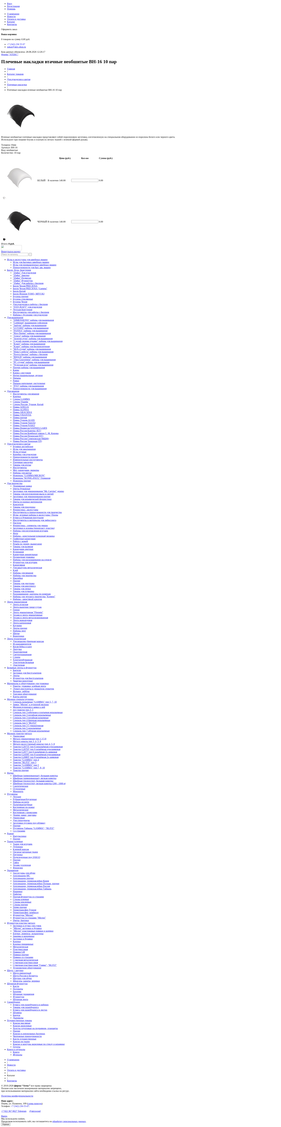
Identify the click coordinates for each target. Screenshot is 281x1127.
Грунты (16, 1047)
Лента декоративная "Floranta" (28, 612)
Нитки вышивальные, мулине (28, 375)
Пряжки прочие (21, 954)
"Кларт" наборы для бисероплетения (31, 346)
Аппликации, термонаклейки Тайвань (32, 889)
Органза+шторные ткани (25, 852)
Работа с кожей (20, 541)
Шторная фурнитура (17, 983)
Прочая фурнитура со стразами (28, 896)
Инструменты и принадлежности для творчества (37, 512)
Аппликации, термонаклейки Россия (31, 886)
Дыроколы (18, 1018)
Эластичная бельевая (23, 662)
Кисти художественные (24, 1039)
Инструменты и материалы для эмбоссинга (34, 520)
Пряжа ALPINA (21, 409)
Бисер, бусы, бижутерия (19, 270)
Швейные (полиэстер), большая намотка (33, 781)
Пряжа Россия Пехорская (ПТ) (28, 436)
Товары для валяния (23, 546)
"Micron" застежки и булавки (27, 928)
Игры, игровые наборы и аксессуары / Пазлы (35, 515)
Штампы (17, 1012)
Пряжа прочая (20, 417)
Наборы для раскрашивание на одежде (32, 559)
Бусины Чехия (20, 301)
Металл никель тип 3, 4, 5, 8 (27, 741)
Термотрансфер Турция (24, 910)
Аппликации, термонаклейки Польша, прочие (36, 883)
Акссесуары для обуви (24, 873)
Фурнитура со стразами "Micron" (29, 918)
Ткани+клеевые (15, 841)
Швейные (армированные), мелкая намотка (34, 778)
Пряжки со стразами (23, 957)
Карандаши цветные (23, 549)
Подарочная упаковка (24, 557)
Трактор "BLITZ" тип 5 (24, 762)
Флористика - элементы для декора (30, 525)
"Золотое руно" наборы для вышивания (33, 338)
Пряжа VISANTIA (22, 415)
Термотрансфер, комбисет (26, 912)
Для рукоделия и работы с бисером (30, 304)
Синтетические (20, 786)
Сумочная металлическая (25, 960)
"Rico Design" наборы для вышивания (32, 333)
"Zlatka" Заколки (21, 275)
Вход (9, 3)
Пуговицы (12, 794)
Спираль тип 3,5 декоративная (28, 725)
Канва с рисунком (22, 373)
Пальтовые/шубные (22, 804)
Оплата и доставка (16, 19)
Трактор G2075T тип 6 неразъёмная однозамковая (38, 746)
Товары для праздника (24, 507)
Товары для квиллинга (24, 586)
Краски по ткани (21, 1041)
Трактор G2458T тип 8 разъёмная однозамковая (36, 754)
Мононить (18, 791)
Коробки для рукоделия (24, 454)
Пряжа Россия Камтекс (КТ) (27, 430)
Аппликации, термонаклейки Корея (31, 881)
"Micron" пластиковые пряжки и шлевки (33, 931)
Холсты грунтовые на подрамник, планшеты (35, 1028)
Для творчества (14, 483)
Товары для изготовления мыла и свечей (33, 494)
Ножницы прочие (22, 480)
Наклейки (18, 578)
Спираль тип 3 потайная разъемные (31, 717)
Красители (18, 504)
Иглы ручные (19, 452)
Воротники (18, 636)
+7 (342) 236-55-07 (20, 1106)
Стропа (16, 657)
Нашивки (17, 891)
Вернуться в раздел (10, 251)
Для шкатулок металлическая (27, 567)
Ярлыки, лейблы (21, 691)
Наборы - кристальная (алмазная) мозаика (34, 536)
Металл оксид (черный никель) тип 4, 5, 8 (34, 744)
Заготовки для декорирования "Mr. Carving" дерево (38, 491)
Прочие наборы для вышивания (29, 367)
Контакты (12, 24)
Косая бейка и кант (22, 646)
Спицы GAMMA (21, 399)
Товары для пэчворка (23, 591)
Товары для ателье (22, 465)
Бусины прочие (20, 296)
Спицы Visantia (20, 401)
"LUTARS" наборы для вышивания (30, 328)
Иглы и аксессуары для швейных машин (27, 259)
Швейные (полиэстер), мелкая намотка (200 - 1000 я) (39, 783)
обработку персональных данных (69, 1121)
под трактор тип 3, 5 (23, 710)
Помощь (11, 9)
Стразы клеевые (21, 899)
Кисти (16, 986)
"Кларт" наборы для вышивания (29, 344)
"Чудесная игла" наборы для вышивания (33, 365)
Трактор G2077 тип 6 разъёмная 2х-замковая (35, 752)
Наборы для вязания (23, 573)
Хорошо (5, 1124)
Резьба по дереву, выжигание (27, 544)
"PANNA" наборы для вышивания (30, 330)
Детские (17, 796)
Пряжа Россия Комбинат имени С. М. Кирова (36, 433)
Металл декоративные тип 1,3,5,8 (29, 738)
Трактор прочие (21, 770)
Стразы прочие (20, 904)
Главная (11, 69)
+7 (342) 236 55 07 (16, 44)
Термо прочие (20, 907)
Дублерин (18, 846)
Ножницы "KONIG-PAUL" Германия (31, 478)
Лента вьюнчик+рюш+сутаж (27, 607)
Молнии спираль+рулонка (20, 699)
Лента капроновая (22, 623)
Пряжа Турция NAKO (24, 425)
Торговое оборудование (25, 694)
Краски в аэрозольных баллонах (29, 1033)
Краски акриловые (22, 1025)
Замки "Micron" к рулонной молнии (31, 704)
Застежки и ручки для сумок (27, 925)
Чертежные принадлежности (27, 1036)
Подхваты (18, 989)
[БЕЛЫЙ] (4, 199)
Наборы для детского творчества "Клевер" (34, 596)
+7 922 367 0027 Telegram (13, 1111)
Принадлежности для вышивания (30, 388)
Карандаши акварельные (25, 554)
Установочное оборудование (27, 968)
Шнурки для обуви (22, 978)
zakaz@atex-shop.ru (16, 47)
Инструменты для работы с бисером (31, 312)
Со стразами (19, 831)
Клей (15, 570)
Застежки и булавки (23, 939)
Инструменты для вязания (26, 394)
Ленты (16, 675)
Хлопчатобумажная (22, 660)
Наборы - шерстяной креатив (27, 599)
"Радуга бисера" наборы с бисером (30, 354)
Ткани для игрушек (22, 844)
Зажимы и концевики (23, 936)
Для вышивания (15, 317)
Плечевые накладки (17, 84)
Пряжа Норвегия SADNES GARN (30, 428)
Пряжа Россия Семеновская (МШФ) (31, 438)
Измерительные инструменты (28, 459)
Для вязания (13, 391)
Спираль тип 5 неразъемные (27, 728)
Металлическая (20, 946)
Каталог (11, 21)
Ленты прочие (20, 628)
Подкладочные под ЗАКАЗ (26, 857)
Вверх (4, 1116)
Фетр (15, 533)
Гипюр (16, 609)
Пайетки (17, 894)
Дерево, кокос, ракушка (24, 815)
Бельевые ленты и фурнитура (21, 667)
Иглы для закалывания (24, 449)
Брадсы (16, 1015)
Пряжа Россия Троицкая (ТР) (27, 441)
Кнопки (17, 941)
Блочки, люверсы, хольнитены (28, 933)
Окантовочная (20, 652)
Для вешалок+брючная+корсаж (28, 641)
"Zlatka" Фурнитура (23, 280)
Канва (16, 370)
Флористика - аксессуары (25, 509)
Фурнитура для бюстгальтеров (28, 678)
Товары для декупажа (23, 583)
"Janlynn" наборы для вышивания (29, 325)
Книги (16, 1052)
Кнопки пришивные (23, 944)
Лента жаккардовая (22, 620)
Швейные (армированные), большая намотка (35, 775)
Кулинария (18, 552)
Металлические (20, 810)
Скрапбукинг (13, 1002)
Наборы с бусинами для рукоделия (30, 315)
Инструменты (20, 467)
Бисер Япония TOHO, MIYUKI (28, 294)
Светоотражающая (22, 654)
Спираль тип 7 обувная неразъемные (31, 731)
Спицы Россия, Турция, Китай (28, 404)
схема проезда (35, 1103)
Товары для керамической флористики (32, 499)
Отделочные (19, 789)
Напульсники (19, 836)
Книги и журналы (16, 1049)
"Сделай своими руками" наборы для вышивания (37, 341)
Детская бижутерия (22, 309)
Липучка (17, 649)
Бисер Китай (19, 291)
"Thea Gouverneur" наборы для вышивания (34, 359)
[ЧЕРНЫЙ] (4, 241)
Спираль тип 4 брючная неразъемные (31, 720)
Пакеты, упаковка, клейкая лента (29, 686)
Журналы (17, 1054)
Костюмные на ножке (24, 807)
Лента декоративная (17, 602)
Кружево (17, 625)
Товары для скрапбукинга (26, 1007)
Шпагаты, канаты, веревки (26, 981)
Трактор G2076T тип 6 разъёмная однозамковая (36, 749)
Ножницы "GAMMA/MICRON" (29, 475)
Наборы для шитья (22, 473)
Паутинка (18, 854)
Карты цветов (20, 696)
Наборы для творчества (24, 575)
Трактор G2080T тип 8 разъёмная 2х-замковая (36, 757)
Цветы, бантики (21, 920)
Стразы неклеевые (22, 902)
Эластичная (19, 665)
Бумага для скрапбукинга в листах (30, 1010)
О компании (13, 14)
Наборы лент (19, 631)
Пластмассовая (20, 949)
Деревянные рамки (22, 486)
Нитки (10, 773)
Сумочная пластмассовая (25, 962)
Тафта (16, 862)
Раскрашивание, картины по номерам (32, 594)
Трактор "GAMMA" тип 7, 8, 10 (29, 767)
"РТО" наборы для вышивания (28, 386)
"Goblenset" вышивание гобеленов (30, 322)
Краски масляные (21, 1023)
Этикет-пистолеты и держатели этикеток (33, 688)
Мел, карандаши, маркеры (26, 470)
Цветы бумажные (21, 488)
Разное (10, 833)
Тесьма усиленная (22, 865)
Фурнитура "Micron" (23, 915)
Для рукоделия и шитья (18, 79)
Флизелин (18, 867)
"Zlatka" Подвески (22, 278)
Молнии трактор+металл (19, 733)
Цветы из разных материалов (27, 502)
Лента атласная (20, 604)
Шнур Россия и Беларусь (25, 975)
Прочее (16, 581)
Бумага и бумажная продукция (28, 517)
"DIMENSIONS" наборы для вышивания (33, 320)
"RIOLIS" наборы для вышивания (30, 357)
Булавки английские (23, 446)
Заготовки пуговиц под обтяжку (29, 823)
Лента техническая (16, 638)
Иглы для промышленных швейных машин (34, 265)
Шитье (16, 633)
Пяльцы (17, 378)
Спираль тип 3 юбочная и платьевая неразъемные (38, 712)
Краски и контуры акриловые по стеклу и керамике (39, 1044)
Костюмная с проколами (25, 812)
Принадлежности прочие (25, 457)
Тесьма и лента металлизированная (30, 617)
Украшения (12, 870)
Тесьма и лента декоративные (27, 615)
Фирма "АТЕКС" (9, 54)
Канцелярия (19, 565)
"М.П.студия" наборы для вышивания (32, 349)
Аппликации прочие (23, 878)
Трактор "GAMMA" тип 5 (26, 765)
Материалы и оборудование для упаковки (28, 683)
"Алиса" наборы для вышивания (29, 336)
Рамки (16, 380)
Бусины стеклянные (23, 299)
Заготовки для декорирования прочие (31, 496)
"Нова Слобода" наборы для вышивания (33, 351)
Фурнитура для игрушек (25, 562)
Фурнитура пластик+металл (21, 923)
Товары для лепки (22, 588)
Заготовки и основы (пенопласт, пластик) (34, 528)
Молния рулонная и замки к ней (29, 707)
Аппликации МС (21, 875)
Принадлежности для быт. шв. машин (32, 267)
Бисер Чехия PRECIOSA (25, 286)
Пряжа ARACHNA (22, 412)
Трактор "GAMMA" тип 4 (26, 760)
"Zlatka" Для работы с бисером (28, 283)
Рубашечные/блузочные (25, 799)
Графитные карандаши (24, 538)
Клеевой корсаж (21, 849)
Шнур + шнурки (15, 970)
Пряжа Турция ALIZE (24, 420)
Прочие (16, 825)
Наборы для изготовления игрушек (30, 530)
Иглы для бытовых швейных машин (31, 262)
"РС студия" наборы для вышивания (31, 362)
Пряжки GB (19, 952)
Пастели (17, 523)
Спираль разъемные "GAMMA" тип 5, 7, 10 (35, 702)
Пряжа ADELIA (21, 407)
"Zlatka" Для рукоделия (24, 272)
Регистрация (13, 6)
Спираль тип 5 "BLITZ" (25, 723)
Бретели (17, 670)
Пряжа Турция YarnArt (24, 423)
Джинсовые (19, 736)
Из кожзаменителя (22, 644)
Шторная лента (20, 999)
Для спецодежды (21, 820)
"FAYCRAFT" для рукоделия (27, 307)
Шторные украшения (23, 994)
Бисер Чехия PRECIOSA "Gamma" (30, 288)
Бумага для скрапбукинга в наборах (31, 1004)
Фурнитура (18, 997)
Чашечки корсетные (23, 681)
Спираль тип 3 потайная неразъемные (32, 715)
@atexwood (35, 1111)
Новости (11, 16)
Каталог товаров (15, 74)
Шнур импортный (22, 973)
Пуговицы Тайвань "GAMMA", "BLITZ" (33, 828)
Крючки (17, 396)
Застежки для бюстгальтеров (27, 673)
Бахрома (17, 991)
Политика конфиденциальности (17, 1096)
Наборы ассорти (21, 802)
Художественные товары (19, 1020)
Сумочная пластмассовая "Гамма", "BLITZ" (35, 965)
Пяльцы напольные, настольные (29, 383)
